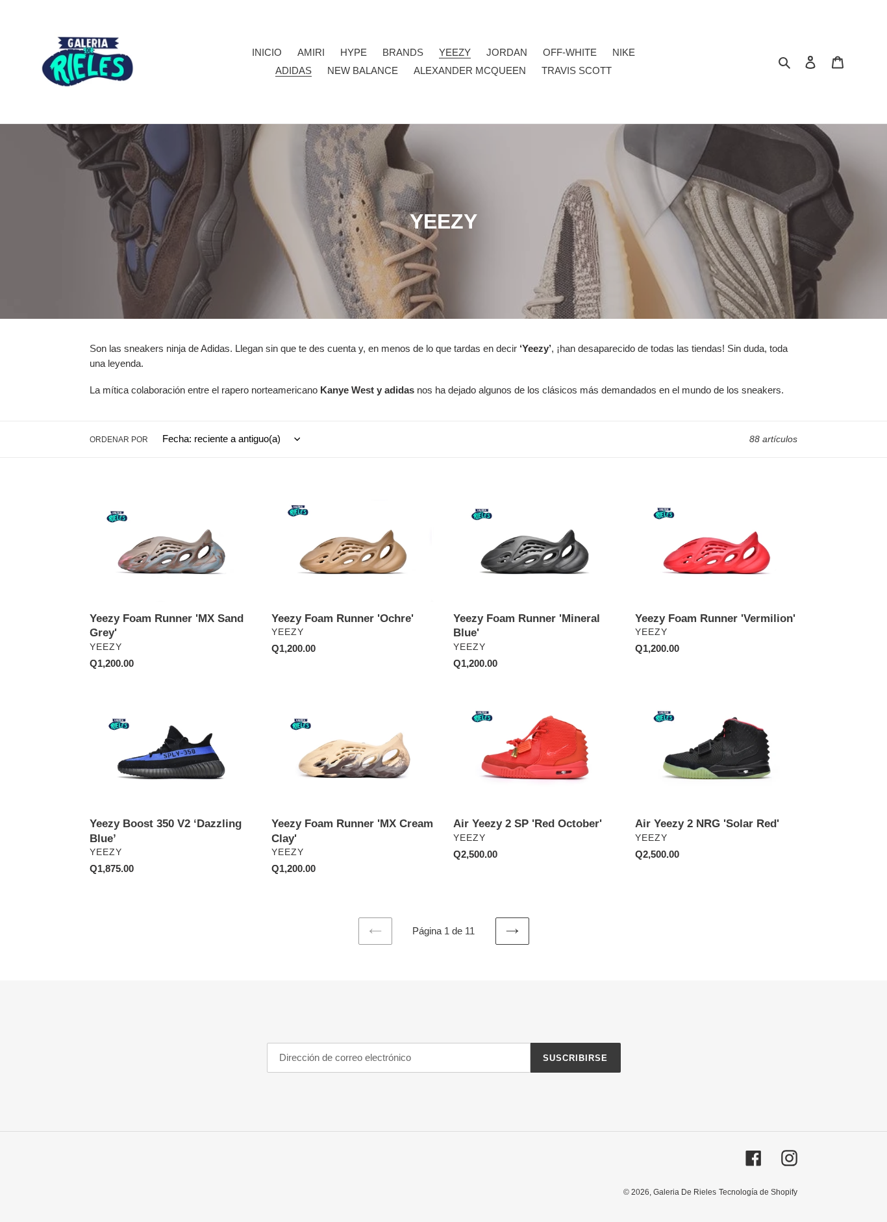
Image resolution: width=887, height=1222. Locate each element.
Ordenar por (119, 439)
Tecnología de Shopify (758, 1192)
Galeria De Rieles (684, 1192)
